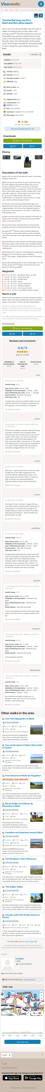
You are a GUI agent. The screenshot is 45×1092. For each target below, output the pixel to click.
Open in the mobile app (23, 141)
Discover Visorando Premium (21, 129)
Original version (29, 979)
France (15, 105)
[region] (22, 1003)
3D (38, 1013)
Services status (15, 1088)
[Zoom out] (41, 995)
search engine (30, 941)
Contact (4, 1064)
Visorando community (9, 1068)
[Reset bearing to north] (41, 998)
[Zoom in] (41, 992)
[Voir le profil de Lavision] (7, 964)
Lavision (19, 958)
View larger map (22, 1042)
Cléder (12, 108)
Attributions (5, 1015)
